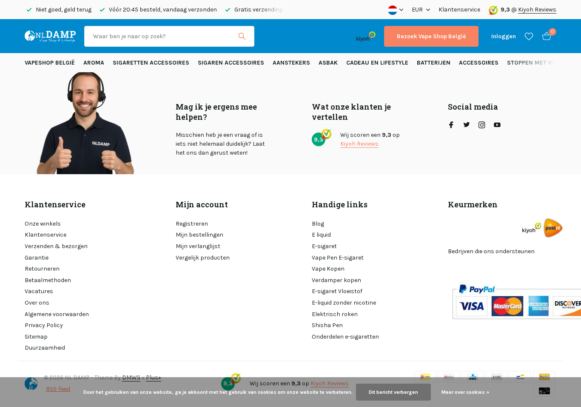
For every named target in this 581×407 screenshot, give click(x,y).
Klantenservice (459, 9)
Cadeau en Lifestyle (377, 62)
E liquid (321, 234)
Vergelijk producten (203, 257)
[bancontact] (331, 36)
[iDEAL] (270, 36)
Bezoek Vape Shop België (431, 36)
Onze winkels (43, 223)
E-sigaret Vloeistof (337, 291)
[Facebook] (451, 126)
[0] (544, 36)
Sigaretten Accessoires (151, 62)
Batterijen (433, 62)
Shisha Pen (327, 325)
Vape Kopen (328, 268)
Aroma (93, 62)
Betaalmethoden (48, 280)
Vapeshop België (50, 62)
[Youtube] (497, 126)
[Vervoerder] (553, 227)
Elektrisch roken (335, 314)
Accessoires (478, 62)
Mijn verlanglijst (198, 246)
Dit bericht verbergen (393, 392)
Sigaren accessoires (231, 62)
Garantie (36, 257)
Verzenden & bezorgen (56, 246)
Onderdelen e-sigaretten (345, 336)
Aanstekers (291, 62)
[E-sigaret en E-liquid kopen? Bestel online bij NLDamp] (50, 36)
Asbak (328, 62)
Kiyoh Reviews (537, 9)
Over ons (37, 302)
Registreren (192, 223)
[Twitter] (466, 126)
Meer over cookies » (465, 392)
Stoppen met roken (537, 62)
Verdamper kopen (336, 280)
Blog (318, 223)
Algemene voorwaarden (57, 314)
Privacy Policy (44, 325)
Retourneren (42, 268)
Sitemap (36, 336)
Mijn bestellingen (199, 234)
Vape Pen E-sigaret (338, 257)
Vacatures (39, 291)
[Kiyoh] (366, 36)
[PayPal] (296, 36)
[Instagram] (481, 126)
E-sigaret (324, 246)
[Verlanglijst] (528, 36)
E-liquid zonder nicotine (344, 302)
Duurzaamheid (45, 347)
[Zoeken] (242, 36)
